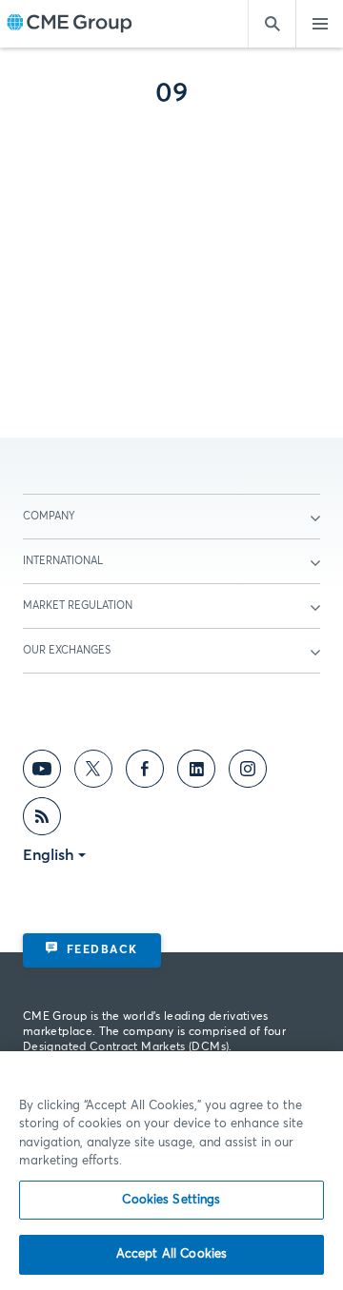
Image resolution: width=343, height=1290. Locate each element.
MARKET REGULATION (77, 605)
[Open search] (271, 24)
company (49, 516)
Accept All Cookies (171, 1254)
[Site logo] (69, 24)
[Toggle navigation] (319, 24)
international (63, 561)
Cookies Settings (171, 1200)
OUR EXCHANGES (67, 650)
